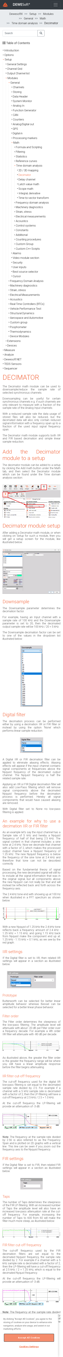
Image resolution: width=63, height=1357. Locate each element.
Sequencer (10, 368)
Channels (18, 87)
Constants (22, 230)
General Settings (17, 64)
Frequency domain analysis (32, 202)
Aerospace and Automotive (26, 317)
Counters (18, 119)
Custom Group (24, 244)
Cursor (17, 276)
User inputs (19, 267)
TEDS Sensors (13, 364)
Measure (9, 350)
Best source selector (25, 271)
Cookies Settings (29, 1346)
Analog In (18, 105)
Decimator (24, 175)
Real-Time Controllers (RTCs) (27, 304)
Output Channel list (18, 73)
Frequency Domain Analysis (27, 281)
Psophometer (18, 327)
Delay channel (26, 179)
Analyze (9, 354)
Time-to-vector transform (33, 198)
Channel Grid (14, 68)
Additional (22, 234)
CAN (15, 115)
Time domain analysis (25, 23)
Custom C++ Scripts (28, 248)
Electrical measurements (31, 216)
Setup (32, 14)
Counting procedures (28, 239)
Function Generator (24, 110)
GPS (15, 128)
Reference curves (26, 161)
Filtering (20, 151)
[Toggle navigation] (55, 4)
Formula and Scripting (29, 147)
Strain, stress (24, 211)
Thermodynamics (20, 331)
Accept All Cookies (29, 1337)
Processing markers (25, 138)
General (28, 18)
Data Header (20, 96)
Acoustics (22, 221)
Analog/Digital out (23, 124)
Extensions (14, 341)
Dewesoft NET (13, 359)
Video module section (26, 257)
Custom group (18, 322)
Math (43, 18)
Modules (48, 14)
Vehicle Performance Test (25, 308)
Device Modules (19, 336)
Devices (12, 345)
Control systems (26, 225)
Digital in (18, 133)
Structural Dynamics (22, 313)
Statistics (21, 156)
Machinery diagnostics (29, 207)
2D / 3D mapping (28, 170)
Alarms (17, 253)
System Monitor (22, 101)
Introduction (11, 50)
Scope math (25, 188)
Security (18, 262)
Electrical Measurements (25, 294)
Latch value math (28, 184)
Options (9, 55)
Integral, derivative (29, 193)
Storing (17, 92)
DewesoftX (16, 14)
